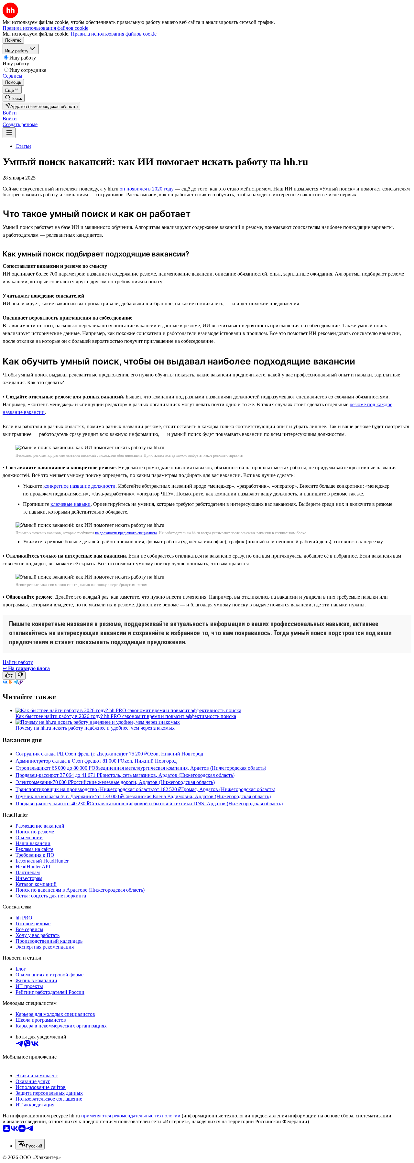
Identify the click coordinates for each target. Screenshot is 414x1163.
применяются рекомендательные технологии (130, 1115)
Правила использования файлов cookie (114, 34)
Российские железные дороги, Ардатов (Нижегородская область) (143, 782)
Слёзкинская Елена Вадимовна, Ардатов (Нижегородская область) (197, 796)
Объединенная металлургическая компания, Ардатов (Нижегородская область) (179, 768)
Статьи (23, 146)
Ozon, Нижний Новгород (175, 753)
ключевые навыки (70, 504)
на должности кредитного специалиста (126, 533)
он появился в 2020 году (147, 188)
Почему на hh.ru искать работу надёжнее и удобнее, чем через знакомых (95, 728)
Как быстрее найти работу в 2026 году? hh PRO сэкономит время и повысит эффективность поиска (126, 716)
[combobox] (30, 1144)
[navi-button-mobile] (9, 132)
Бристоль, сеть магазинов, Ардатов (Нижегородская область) (167, 775)
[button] (10, 112)
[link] (14, 98)
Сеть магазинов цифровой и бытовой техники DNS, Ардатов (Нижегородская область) (186, 803)
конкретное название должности (79, 486)
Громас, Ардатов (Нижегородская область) (228, 789)
